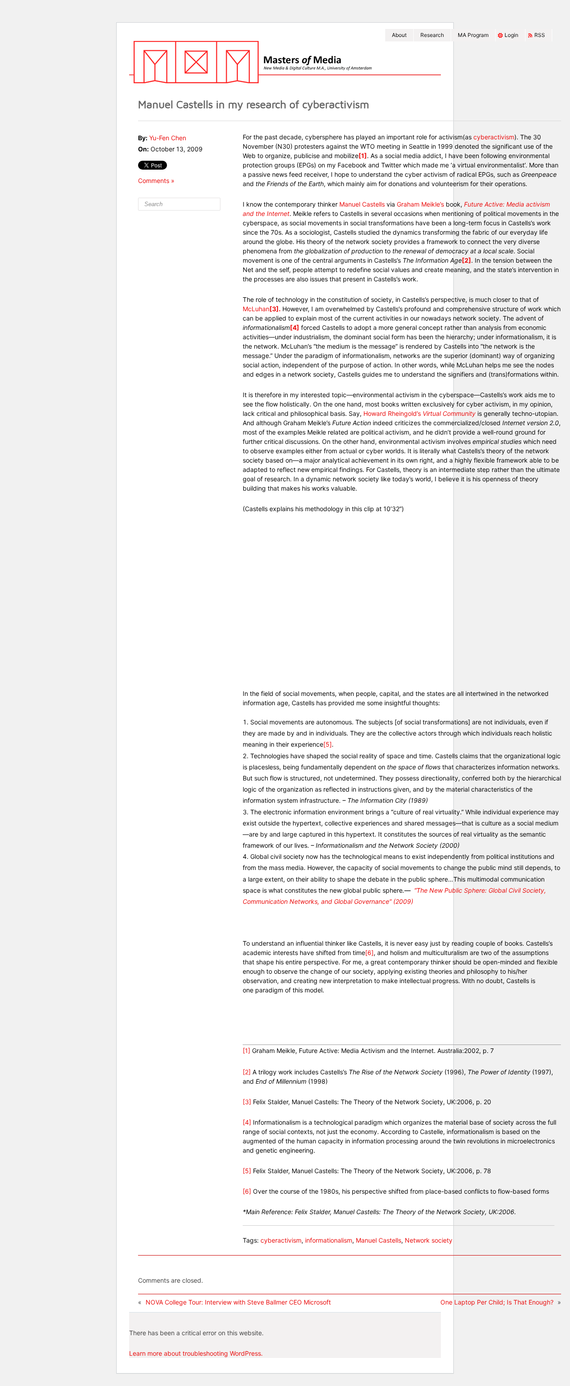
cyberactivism (493, 137)
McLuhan (256, 309)
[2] (247, 1072)
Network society (428, 1240)
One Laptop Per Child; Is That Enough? (497, 1302)
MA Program (473, 35)
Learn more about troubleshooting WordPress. (196, 1353)
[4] (247, 1122)
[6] (369, 952)
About (399, 35)
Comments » (156, 180)
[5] (327, 744)
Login (511, 35)
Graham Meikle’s (421, 204)
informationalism (328, 1240)
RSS (539, 35)
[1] (246, 1050)
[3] (247, 1102)
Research (432, 35)
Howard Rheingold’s (419, 413)
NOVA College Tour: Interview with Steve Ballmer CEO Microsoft (238, 1302)
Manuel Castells (363, 204)
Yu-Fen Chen (167, 138)
